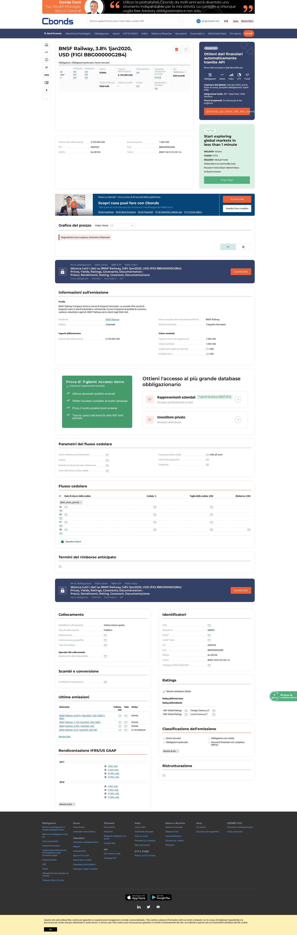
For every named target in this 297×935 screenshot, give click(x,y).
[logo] (57, 21)
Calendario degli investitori (85, 869)
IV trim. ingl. (113, 777)
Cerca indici (140, 827)
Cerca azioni (79, 827)
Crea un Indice (141, 836)
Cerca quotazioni (50, 841)
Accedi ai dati (237, 199)
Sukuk (45, 869)
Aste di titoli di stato (82, 860)
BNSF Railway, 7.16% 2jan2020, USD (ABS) (80, 722)
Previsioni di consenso (145, 840)
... (46, 98)
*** (86, 72)
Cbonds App (109, 843)
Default (76, 846)
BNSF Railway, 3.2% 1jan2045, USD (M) (78, 730)
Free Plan (227, 180)
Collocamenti (79, 851)
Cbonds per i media (175, 840)
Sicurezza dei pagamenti (207, 831)
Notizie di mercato (174, 827)
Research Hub (172, 831)
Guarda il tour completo (237, 208)
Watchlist (108, 831)
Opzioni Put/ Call (81, 855)
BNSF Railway (112, 319)
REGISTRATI (247, 21)
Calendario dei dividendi (84, 831)
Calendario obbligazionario (85, 842)
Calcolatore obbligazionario (240, 827)
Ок (50, 929)
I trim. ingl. (113, 766)
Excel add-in (197, 33)
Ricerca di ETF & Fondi (145, 855)
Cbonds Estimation (51, 846)
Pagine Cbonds (49, 860)
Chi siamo (235, 33)
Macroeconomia (142, 845)
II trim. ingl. (113, 769)
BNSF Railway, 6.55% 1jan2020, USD (76, 726)
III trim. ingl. (113, 773)
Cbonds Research (174, 836)
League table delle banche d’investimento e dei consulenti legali (54, 853)
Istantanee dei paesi (144, 831)
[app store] (136, 897)
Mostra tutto (64, 736)
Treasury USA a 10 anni (53, 880)
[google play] (161, 897)
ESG (44, 864)
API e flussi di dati (112, 853)
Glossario (170, 845)
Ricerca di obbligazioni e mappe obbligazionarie (53, 828)
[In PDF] (176, 49)
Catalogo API (110, 858)
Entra (235, 21)
